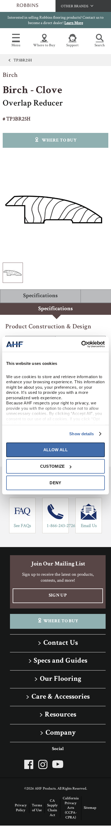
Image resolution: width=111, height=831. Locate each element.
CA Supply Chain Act (52, 808)
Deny (55, 482)
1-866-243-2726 (57, 525)
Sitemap (90, 808)
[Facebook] (30, 764)
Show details (81, 433)
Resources (60, 715)
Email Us (89, 525)
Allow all (55, 449)
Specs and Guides (60, 661)
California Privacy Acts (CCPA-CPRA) (71, 808)
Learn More (73, 22)
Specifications (40, 296)
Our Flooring (60, 679)
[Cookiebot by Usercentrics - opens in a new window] (81, 344)
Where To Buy (60, 621)
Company (61, 733)
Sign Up (58, 595)
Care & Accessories (61, 697)
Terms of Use (37, 808)
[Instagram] (43, 764)
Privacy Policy (21, 808)
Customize (52, 466)
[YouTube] (58, 764)
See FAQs (22, 525)
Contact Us (60, 643)
